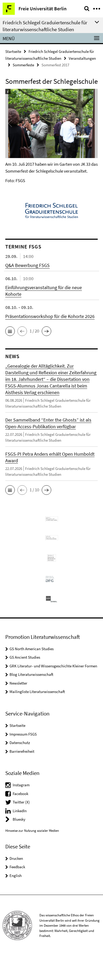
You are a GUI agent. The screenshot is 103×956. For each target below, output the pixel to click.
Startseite (13, 51)
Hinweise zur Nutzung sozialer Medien (32, 830)
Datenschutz (20, 742)
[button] (10, 331)
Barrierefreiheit (22, 751)
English (16, 875)
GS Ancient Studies (25, 657)
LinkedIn (20, 810)
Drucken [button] (16, 858)
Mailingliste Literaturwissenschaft (37, 691)
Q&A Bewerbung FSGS (27, 265)
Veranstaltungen (82, 58)
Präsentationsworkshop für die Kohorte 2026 (50, 316)
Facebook (20, 793)
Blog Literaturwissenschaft (31, 674)
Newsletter (18, 683)
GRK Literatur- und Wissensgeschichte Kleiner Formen (53, 665)
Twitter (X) (21, 802)
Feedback (17, 866)
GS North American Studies (32, 648)
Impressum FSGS (23, 734)
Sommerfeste (23, 64)
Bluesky (19, 819)
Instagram (21, 784)
